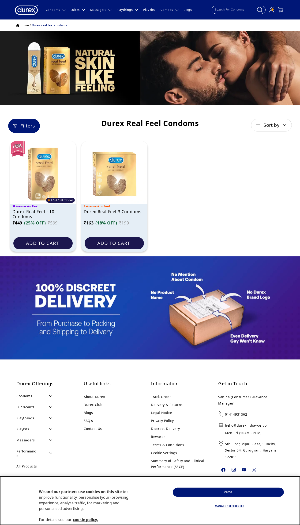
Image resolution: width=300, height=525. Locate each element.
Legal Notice (161, 412)
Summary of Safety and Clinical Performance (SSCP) (177, 464)
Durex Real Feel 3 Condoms (113, 211)
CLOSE (228, 492)
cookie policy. (85, 519)
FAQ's (88, 420)
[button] (55, 10)
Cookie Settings (164, 453)
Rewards (158, 436)
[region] (150, 500)
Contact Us (93, 428)
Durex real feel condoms (49, 25)
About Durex (94, 396)
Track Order (161, 396)
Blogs (88, 412)
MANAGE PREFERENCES (229, 506)
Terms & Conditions (167, 445)
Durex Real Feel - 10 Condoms (33, 214)
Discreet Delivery (165, 428)
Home (24, 25)
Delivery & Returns (167, 404)
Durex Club (93, 404)
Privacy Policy (162, 420)
